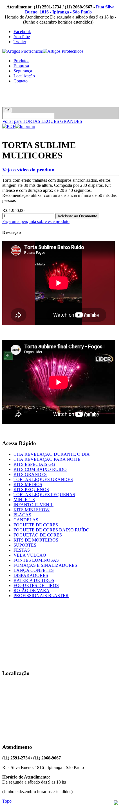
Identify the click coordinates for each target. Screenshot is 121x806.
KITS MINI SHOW (32, 509)
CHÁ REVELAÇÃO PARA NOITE (47, 459)
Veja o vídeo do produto (28, 169)
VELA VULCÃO (30, 555)
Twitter (20, 41)
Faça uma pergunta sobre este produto (36, 221)
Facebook (22, 31)
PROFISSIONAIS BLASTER (41, 595)
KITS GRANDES (30, 474)
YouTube (22, 36)
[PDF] (8, 126)
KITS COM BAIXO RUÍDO (40, 469)
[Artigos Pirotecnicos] (42, 51)
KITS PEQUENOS (31, 489)
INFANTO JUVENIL (33, 504)
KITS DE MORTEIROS (36, 540)
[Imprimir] (25, 126)
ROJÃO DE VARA (32, 590)
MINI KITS (24, 499)
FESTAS (22, 550)
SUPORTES (25, 545)
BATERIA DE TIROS (34, 580)
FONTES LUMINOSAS (36, 560)
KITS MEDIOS (28, 484)
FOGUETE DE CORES (36, 524)
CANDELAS (26, 519)
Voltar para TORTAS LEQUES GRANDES (42, 121)
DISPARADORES (31, 575)
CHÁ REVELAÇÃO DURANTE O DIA (52, 454)
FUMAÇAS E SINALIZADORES (45, 565)
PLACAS (22, 514)
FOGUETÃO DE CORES (38, 535)
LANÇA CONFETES (34, 570)
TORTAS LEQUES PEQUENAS (44, 494)
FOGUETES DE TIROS (36, 585)
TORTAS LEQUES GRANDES (43, 479)
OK (7, 110)
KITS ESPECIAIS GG (34, 464)
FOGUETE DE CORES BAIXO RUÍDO (51, 530)
